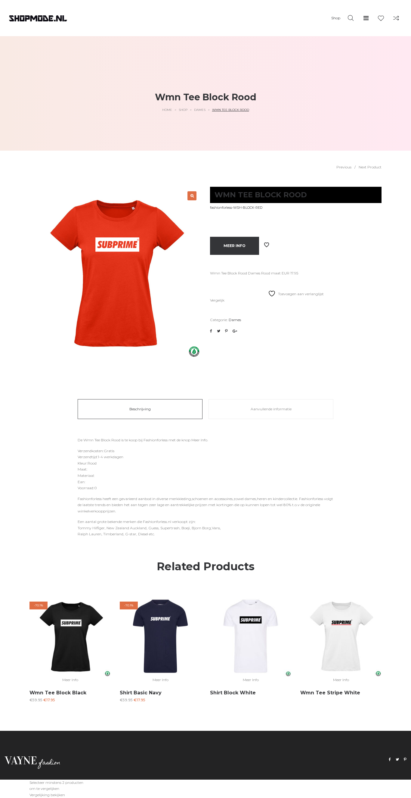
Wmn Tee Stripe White (330, 693)
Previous (343, 167)
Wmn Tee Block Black (57, 693)
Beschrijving (140, 409)
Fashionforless (156, 440)
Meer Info (235, 245)
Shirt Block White (233, 693)
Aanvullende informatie (271, 409)
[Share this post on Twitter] (218, 331)
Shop (183, 110)
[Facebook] (390, 759)
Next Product (370, 167)
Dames (200, 110)
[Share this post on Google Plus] (235, 331)
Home (167, 110)
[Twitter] (397, 759)
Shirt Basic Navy (141, 693)
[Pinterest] (405, 759)
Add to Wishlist (266, 245)
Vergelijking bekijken (47, 795)
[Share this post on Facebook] (211, 331)
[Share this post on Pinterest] (226, 331)
